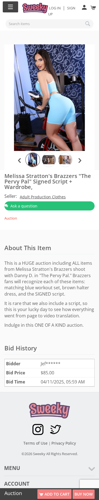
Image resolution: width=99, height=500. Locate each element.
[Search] (88, 24)
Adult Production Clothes (43, 196)
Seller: (10, 196)
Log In (55, 8)
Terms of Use (36, 443)
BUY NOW (84, 494)
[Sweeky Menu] (10, 6)
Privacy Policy (63, 443)
